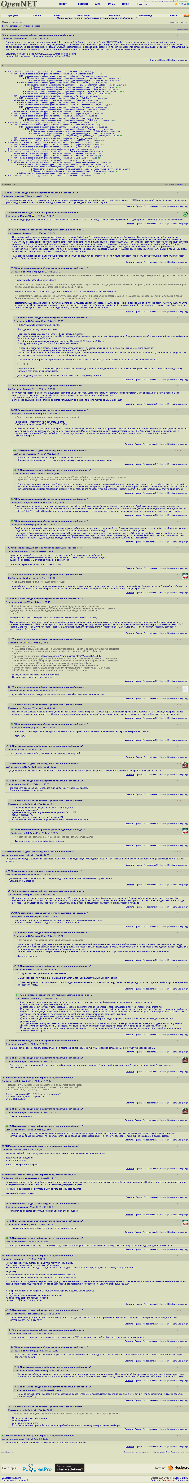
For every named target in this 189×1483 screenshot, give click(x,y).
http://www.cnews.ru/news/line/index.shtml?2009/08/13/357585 (66, 617)
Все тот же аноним (79, 151)
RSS (186, 184)
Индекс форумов (159, 1452)
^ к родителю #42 (150, 1341)
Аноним (74, 71)
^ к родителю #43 (150, 1361)
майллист (114, 15)
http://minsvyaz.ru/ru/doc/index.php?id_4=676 (28, 44)
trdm (78, 116)
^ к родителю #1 (151, 224)
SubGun (85, 98)
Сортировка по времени (174, 184)
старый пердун (95, 78)
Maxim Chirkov (180, 1478)
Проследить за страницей (15, 1480)
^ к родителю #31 (150, 845)
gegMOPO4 (81, 114)
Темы (168, 1452)
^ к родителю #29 (150, 1324)
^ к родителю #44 (150, 1380)
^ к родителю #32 (150, 444)
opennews (21, 38)
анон (78, 111)
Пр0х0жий (98, 80)
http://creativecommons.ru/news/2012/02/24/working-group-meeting (106, 42)
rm (77, 138)
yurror (90, 94)
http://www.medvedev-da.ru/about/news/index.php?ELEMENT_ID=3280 (40, 1274)
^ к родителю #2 (151, 885)
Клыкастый (87, 105)
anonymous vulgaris (97, 85)
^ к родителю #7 (151, 593)
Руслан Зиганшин (96, 91)
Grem (78, 100)
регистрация (168, 1)
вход (161, 1)
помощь (37, 15)
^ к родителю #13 (150, 1120)
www (90, 109)
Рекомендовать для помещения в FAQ (137, 1452)
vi (82, 102)
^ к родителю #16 (150, 681)
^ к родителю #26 (150, 1215)
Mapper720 (81, 74)
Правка (163, 60)
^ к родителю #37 (150, 1034)
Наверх (163, 206)
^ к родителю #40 (150, 464)
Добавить (156, 1480)
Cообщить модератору (178, 60)
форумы (13, 15)
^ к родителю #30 (150, 823)
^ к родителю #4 (151, 262)
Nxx (95, 133)
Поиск (139, 4)
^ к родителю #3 (151, 907)
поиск (57, 15)
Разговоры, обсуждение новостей (25, 26)
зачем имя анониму (85, 162)
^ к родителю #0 (151, 206)
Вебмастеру (182, 1480)
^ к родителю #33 (150, 740)
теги (146, 4)
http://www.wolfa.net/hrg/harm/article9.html (35, 280)
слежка (173, 15)
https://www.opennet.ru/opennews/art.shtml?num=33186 (42, 56)
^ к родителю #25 (150, 311)
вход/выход (145, 15)
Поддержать (168, 1480)
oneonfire (80, 125)
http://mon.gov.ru (20, 1420)
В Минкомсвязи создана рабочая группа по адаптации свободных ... (38, 71)
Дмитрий (86, 127)
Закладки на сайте (11, 1478)
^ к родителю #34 (150, 960)
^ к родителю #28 (150, 926)
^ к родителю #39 (150, 379)
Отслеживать (183, 29)
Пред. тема (175, 1452)
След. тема (184, 1452)
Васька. (79, 158)
